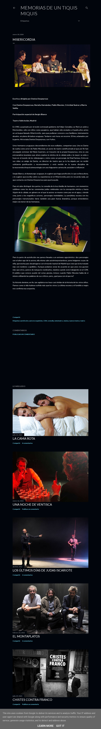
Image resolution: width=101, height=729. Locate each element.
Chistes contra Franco (32, 699)
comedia (51, 321)
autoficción (24, 321)
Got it (60, 725)
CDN (45, 321)
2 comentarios (27, 575)
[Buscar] (86, 7)
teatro (82, 321)
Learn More (45, 725)
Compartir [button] (16, 317)
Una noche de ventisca (32, 504)
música (66, 321)
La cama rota (24, 438)
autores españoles (36, 321)
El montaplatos (26, 636)
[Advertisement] (50, 360)
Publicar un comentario (24, 334)
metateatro (58, 321)
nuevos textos (74, 321)
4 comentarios (27, 443)
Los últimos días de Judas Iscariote (42, 570)
